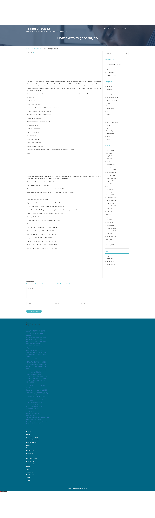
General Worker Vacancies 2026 (36, 370)
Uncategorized (36, 49)
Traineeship (109, 131)
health (28, 388)
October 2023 (110, 233)
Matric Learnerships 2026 (34, 402)
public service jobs (32, 408)
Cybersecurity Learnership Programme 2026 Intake (34, 344)
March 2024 (109, 219)
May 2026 (109, 156)
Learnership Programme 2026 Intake (37, 394)
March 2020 (109, 242)
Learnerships (110, 108)
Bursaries (109, 86)
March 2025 (109, 189)
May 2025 (109, 183)
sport (28, 420)
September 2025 (111, 178)
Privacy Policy (107, 28)
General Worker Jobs (112, 97)
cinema (29, 335)
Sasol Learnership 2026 (33, 413)
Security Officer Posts (112, 122)
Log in (108, 256)
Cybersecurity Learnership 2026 (37, 341)
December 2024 (111, 197)
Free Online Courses (112, 94)
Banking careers (31, 333)
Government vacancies (33, 384)
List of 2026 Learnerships (34, 400)
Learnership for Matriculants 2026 (36, 392)
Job (107, 106)
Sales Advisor (110, 72)
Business (108, 89)
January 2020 (110, 244)
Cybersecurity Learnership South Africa (36, 347)
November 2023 (111, 231)
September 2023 (111, 236)
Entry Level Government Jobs (36, 355)
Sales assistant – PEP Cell (114, 64)
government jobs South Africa (36, 378)
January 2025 (110, 194)
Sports (108, 125)
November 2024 (111, 200)
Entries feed (109, 258)
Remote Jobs (110, 119)
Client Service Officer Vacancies (36, 337)
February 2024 (110, 222)
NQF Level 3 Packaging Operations (34, 406)
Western (108, 136)
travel (33, 420)
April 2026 (109, 158)
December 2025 (111, 169)
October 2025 (110, 175)
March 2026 (109, 161)
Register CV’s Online (46, 29)
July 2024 (109, 211)
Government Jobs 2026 (33, 374)
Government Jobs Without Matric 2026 (35, 381)
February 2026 (110, 164)
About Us (116, 28)
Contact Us (124, 28)
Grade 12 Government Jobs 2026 (36, 386)
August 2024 (110, 208)
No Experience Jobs (32, 404)
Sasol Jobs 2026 (31, 412)
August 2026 (110, 150)
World (108, 139)
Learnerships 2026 (36, 396)
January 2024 (110, 225)
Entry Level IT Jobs (32, 359)
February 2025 (110, 192)
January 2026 (110, 167)
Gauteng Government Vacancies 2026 (36, 367)
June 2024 (109, 214)
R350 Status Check (112, 117)
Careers (108, 92)
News (108, 114)
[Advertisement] (54, 12)
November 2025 (111, 172)
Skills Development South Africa (37, 417)
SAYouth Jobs (30, 415)
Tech (107, 128)
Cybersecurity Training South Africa (37, 352)
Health (108, 103)
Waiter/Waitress (111, 75)
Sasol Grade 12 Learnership (34, 410)
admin (35, 52)
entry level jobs (36, 361)
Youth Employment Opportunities (36, 421)
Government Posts (111, 100)
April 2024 (109, 217)
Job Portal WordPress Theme (79, 488)
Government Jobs (33, 372)
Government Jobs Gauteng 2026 (37, 376)
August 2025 (109, 181)
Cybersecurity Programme (34, 350)
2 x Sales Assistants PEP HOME (115, 67)
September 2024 (111, 206)
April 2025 (109, 186)
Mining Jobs (109, 111)
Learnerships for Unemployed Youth (37, 399)
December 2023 (111, 228)
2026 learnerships (35, 330)
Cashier (109, 69)
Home (99, 28)
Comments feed (111, 261)
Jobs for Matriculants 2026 (36, 390)
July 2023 (109, 239)
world (39, 420)
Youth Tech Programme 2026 (33, 423)
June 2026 (109, 153)
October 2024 (110, 203)
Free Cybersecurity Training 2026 (36, 364)
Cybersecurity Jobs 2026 (34, 339)
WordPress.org (110, 264)
